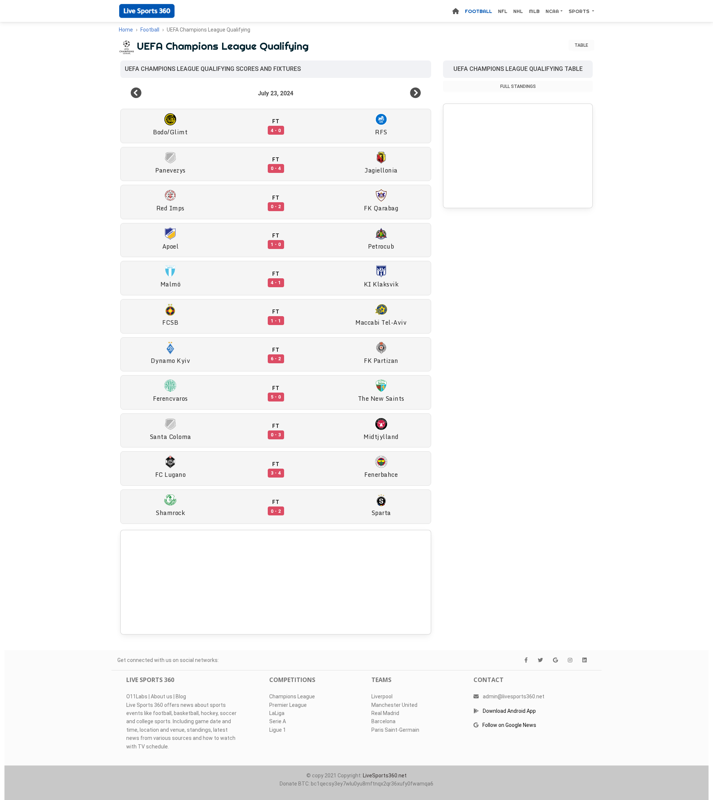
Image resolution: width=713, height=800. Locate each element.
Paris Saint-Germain (395, 730)
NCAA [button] (552, 11)
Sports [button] (580, 11)
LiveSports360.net (385, 775)
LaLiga (276, 713)
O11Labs (136, 696)
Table (581, 45)
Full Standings (518, 86)
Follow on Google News (509, 725)
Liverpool (382, 696)
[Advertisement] (276, 582)
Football (478, 11)
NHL (518, 11)
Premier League (288, 705)
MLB (534, 11)
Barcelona (383, 721)
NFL (502, 11)
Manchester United (394, 705)
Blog (181, 696)
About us (161, 696)
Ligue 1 (277, 730)
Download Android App (509, 711)
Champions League (292, 696)
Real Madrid (385, 713)
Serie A (277, 721)
